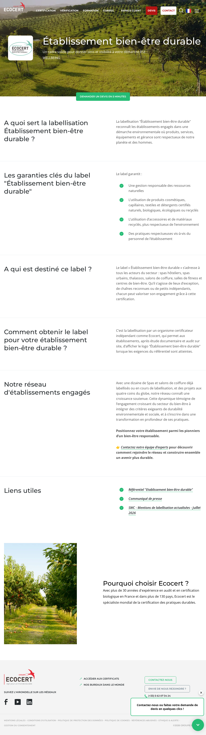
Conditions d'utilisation (41, 720)
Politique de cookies (117, 720)
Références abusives (144, 720)
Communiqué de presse (145, 498)
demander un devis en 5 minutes (103, 96)
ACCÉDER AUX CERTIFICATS (101, 678)
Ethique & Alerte (169, 720)
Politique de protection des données (80, 720)
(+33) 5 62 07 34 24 (159, 695)
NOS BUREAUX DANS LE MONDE (104, 684)
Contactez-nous (160, 679)
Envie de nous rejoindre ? (167, 688)
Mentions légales (14, 720)
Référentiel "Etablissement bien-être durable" (161, 489)
